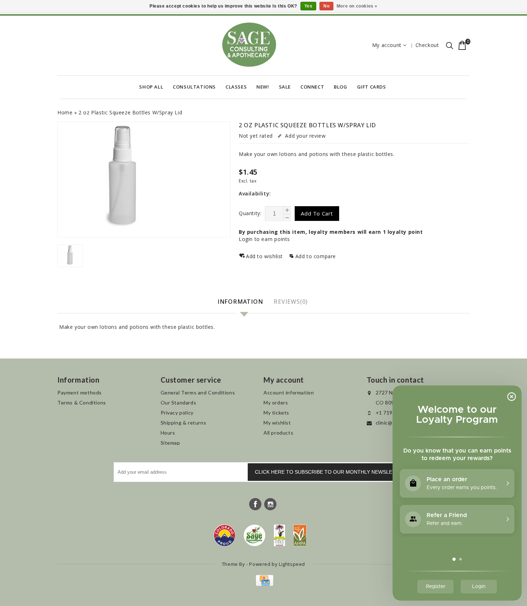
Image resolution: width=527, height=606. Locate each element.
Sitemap (170, 443)
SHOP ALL (151, 87)
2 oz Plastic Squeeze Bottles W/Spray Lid (130, 112)
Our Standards (178, 402)
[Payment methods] (264, 584)
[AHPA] (300, 535)
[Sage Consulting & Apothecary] (249, 45)
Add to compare (315, 256)
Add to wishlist (265, 256)
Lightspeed (292, 564)
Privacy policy (177, 412)
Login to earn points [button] (264, 239)
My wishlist (277, 423)
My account (387, 45)
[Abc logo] (279, 535)
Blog (340, 87)
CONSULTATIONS (194, 87)
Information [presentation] (240, 302)
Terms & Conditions (81, 402)
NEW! (262, 87)
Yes (308, 6)
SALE (285, 87)
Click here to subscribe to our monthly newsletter (330, 472)
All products (278, 433)
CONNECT (312, 87)
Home (64, 112)
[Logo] (255, 535)
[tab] (241, 302)
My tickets (276, 412)
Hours (168, 433)
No (326, 6)
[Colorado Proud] (224, 535)
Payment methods (79, 392)
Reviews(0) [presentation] (291, 302)
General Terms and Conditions (198, 392)
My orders (276, 402)
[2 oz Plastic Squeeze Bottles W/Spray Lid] (144, 179)
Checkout (427, 45)
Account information (289, 392)
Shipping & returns (183, 423)
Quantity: (250, 213)
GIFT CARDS (371, 87)
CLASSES (236, 87)
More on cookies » (357, 6)
